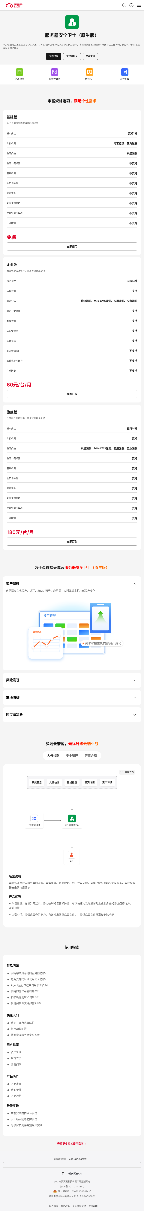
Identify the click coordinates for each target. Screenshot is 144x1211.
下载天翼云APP (74, 1173)
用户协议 (53, 1206)
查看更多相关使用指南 (70, 1143)
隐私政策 (65, 1206)
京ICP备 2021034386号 (72, 1186)
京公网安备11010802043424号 (74, 1191)
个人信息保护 (79, 1206)
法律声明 (93, 1206)
